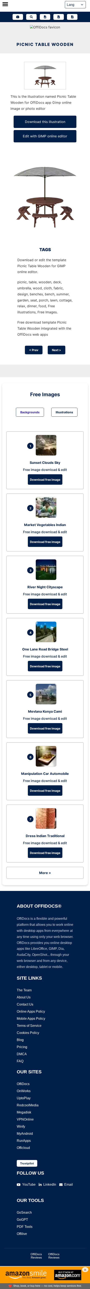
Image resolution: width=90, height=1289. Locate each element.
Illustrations (64, 412)
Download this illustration (45, 122)
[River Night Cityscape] (47, 579)
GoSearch (24, 1212)
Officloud (23, 1148)
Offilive (22, 1234)
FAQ (20, 1061)
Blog (20, 1040)
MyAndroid (25, 1133)
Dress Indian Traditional (45, 836)
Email (68, 1184)
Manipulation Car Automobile (45, 774)
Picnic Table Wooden (45, 44)
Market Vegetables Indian (45, 525)
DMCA (22, 1054)
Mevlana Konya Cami (45, 711)
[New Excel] (58, 17)
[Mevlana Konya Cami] (47, 703)
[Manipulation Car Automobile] (47, 765)
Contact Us (25, 1004)
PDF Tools (24, 1226)
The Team (24, 990)
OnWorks (24, 1091)
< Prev (33, 350)
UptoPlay (24, 1098)
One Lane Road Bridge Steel (45, 649)
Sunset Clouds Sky (45, 462)
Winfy (21, 1126)
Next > (56, 350)
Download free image (45, 479)
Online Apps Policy (31, 1011)
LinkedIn (49, 1184)
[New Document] (45, 17)
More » (45, 873)
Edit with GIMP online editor (45, 136)
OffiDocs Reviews (36, 1255)
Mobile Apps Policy (31, 1018)
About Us (24, 997)
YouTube (29, 1184)
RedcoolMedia (28, 1105)
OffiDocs (23, 1084)
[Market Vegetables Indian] (47, 517)
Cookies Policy (28, 1033)
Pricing (22, 1047)
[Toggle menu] (5, 4)
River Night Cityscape (45, 587)
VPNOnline (25, 1119)
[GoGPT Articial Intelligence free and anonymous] (18, 17)
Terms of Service (29, 1025)
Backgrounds (30, 412)
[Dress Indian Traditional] (47, 828)
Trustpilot (27, 1163)
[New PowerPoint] (72, 17)
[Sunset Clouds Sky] (47, 454)
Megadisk (24, 1112)
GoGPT (22, 1219)
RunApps (24, 1140)
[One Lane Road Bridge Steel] (47, 641)
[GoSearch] (31, 17)
